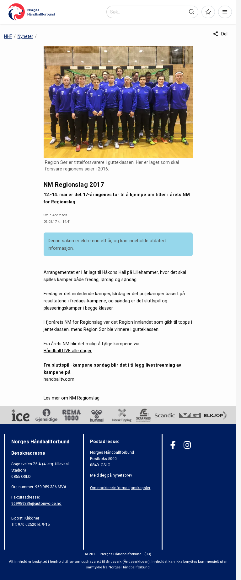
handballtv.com (59, 379)
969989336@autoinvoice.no (36, 503)
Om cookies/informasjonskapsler (120, 487)
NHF (8, 36)
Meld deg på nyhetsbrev (111, 475)
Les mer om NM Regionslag (71, 397)
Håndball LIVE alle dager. (68, 350)
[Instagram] (187, 445)
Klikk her (31, 518)
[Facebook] (173, 445)
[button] (191, 12)
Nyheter (25, 36)
